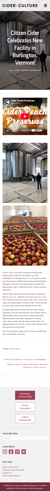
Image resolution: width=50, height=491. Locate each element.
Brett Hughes (8, 300)
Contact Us (7, 473)
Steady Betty (22, 300)
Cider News (15, 349)
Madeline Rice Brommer (31, 70)
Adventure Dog (40, 297)
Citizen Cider (8, 273)
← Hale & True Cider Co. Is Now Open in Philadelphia (24, 359)
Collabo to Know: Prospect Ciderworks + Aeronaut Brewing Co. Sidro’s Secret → (27, 365)
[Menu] (45, 5)
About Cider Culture (11, 467)
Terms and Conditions (11, 476)
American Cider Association (14, 470)
